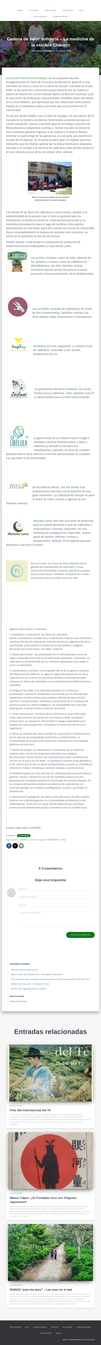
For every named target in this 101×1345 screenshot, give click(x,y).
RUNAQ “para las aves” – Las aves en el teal (30, 984)
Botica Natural (71, 563)
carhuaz (33, 840)
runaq (63, 840)
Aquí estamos (67, 10)
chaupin (42, 840)
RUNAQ (20, 10)
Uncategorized (24, 835)
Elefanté (71, 389)
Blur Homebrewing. (48, 312)
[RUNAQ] (50, 4)
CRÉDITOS (54, 1327)
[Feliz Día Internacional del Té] (50, 1073)
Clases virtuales (40, 17)
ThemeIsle (90, 1339)
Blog (81, 10)
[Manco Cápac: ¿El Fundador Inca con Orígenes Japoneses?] (50, 1160)
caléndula (23, 840)
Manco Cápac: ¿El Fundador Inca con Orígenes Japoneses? (37, 974)
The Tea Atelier (70, 487)
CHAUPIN (35, 827)
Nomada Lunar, (43, 520)
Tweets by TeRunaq (18, 1001)
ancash (14, 840)
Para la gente (50, 10)
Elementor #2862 (60, 17)
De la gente (34, 10)
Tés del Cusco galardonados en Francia (28, 989)
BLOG (27, 1327)
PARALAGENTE (53, 840)
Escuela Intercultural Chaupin (28, 78)
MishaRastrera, (40, 265)
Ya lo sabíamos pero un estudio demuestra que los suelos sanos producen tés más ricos (50, 979)
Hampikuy (39, 346)
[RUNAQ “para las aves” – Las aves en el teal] (50, 1252)
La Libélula (63, 438)
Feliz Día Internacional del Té (24, 970)
